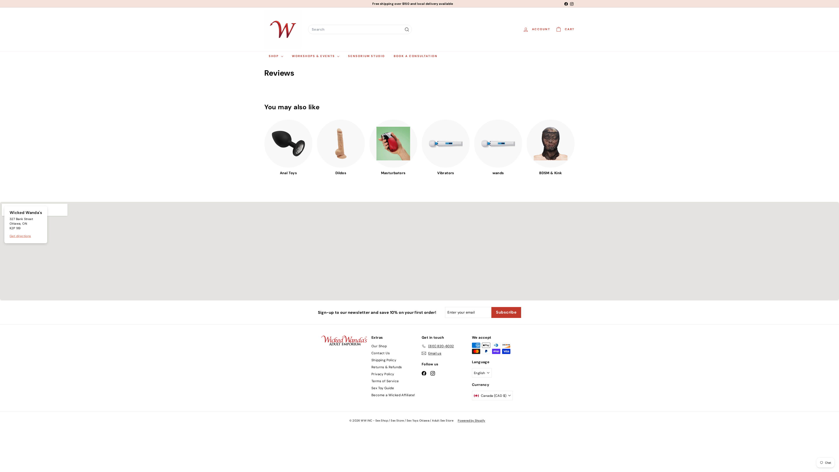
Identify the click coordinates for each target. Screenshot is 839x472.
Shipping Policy (383, 360)
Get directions (20, 236)
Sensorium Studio (366, 56)
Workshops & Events (314, 56)
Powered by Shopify (471, 420)
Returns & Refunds (386, 367)
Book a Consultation (415, 56)
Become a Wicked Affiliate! (393, 395)
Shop (274, 56)
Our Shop (379, 346)
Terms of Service (385, 381)
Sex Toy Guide (382, 388)
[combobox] (360, 29)
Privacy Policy (382, 374)
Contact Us (380, 353)
